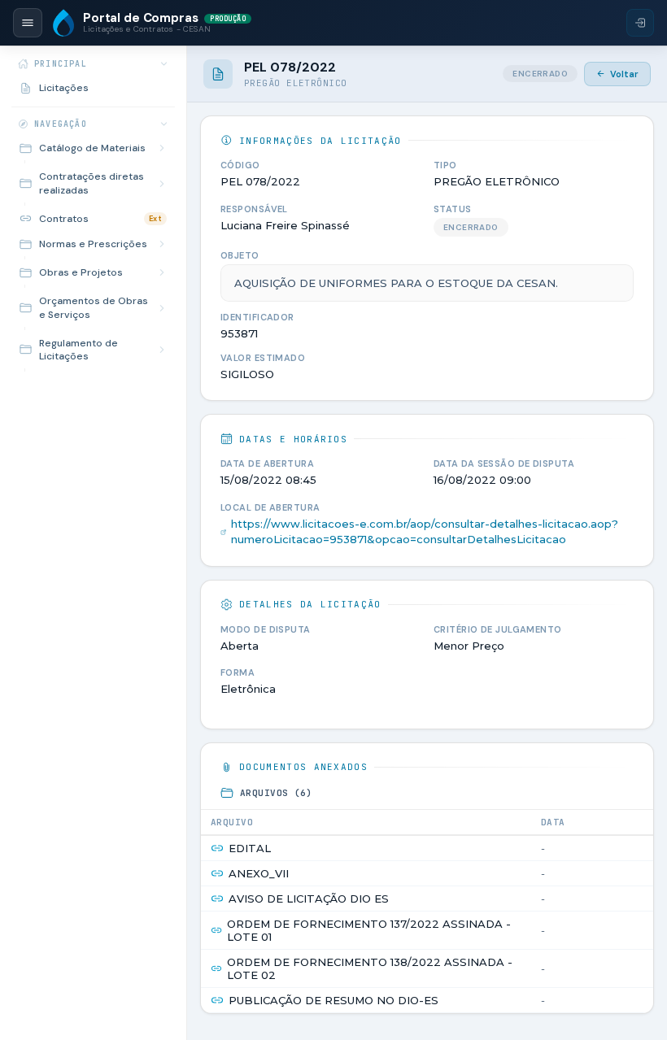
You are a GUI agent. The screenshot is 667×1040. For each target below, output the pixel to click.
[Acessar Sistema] (640, 23)
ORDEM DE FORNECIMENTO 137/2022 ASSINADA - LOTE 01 (369, 930)
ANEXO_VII (259, 873)
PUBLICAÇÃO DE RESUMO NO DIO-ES (333, 1000)
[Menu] (27, 22)
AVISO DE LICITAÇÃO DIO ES (309, 898)
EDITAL (250, 848)
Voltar (624, 74)
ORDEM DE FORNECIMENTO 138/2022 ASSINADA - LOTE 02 (369, 968)
